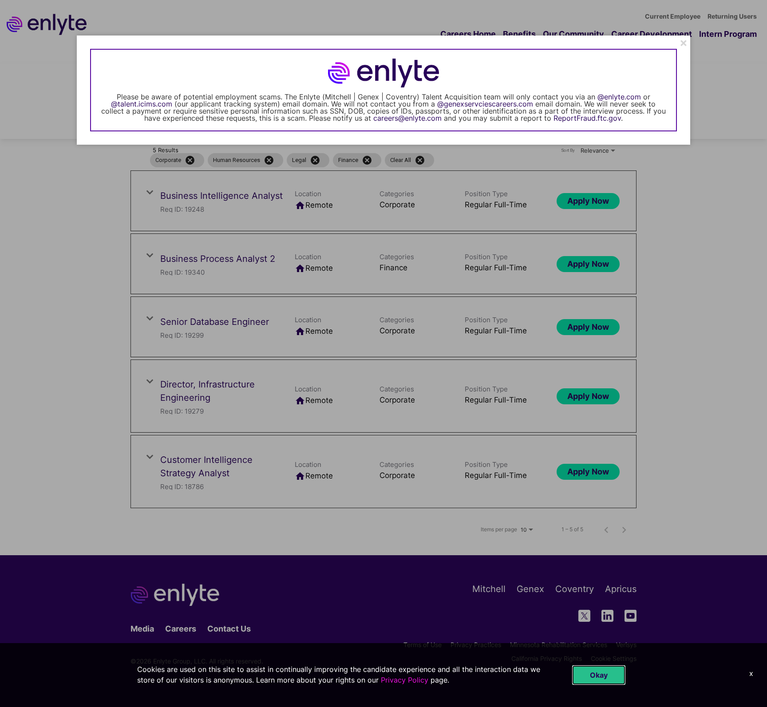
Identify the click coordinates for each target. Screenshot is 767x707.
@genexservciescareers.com (485, 103)
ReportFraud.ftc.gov (587, 118)
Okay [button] (599, 675)
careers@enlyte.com (407, 118)
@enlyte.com (619, 96)
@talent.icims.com (141, 103)
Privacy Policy (404, 679)
